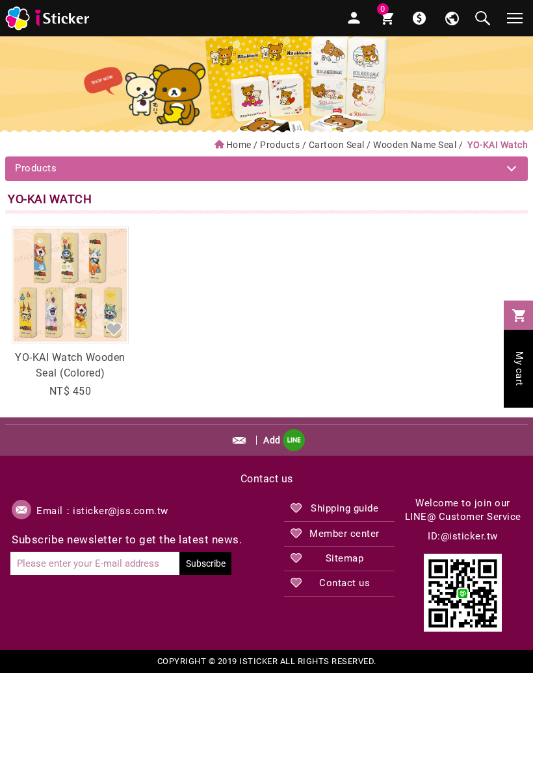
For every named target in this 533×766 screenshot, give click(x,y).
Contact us (344, 583)
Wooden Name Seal (414, 145)
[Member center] (354, 18)
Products (280, 145)
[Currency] (419, 18)
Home (239, 145)
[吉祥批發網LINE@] (462, 593)
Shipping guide (344, 508)
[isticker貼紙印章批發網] (48, 18)
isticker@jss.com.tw (120, 511)
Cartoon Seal (337, 145)
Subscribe (206, 563)
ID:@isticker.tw (463, 536)
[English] (452, 18)
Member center (344, 533)
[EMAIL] (239, 439)
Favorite (114, 328)
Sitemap (345, 558)
